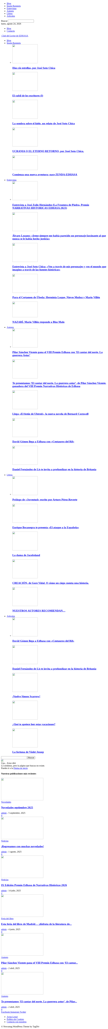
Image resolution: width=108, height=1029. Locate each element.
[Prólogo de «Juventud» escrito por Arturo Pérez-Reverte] (25, 494)
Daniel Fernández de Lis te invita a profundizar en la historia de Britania (54, 469)
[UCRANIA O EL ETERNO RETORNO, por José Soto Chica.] (25, 146)
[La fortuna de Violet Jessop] (25, 746)
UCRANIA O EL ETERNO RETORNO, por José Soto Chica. (48, 151)
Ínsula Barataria (14, 6)
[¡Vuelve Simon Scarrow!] (25, 691)
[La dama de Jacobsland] (25, 549)
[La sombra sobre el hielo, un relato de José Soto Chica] (25, 118)
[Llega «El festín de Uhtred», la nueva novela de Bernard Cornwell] (25, 408)
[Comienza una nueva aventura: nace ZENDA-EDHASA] (25, 169)
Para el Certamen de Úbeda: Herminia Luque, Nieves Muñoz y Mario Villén (56, 297)
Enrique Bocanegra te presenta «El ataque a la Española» (45, 527)
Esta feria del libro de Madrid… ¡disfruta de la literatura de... (36, 924)
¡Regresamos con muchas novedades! (22, 846)
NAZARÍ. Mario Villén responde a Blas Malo (38, 321)
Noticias (4, 841)
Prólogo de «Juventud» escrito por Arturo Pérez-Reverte (44, 499)
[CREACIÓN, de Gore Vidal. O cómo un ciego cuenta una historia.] (25, 577)
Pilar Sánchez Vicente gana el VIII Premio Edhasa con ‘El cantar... (39, 962)
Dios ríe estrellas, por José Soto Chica (33, 67)
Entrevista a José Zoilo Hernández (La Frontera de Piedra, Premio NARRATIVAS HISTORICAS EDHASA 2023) (50, 206)
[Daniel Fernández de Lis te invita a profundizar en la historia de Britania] (25, 464)
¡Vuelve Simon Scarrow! (26, 696)
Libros (10, 13)
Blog (9, 3)
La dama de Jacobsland (26, 555)
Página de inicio (21, 768)
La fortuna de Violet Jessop (28, 751)
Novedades (6, 802)
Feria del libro (7, 918)
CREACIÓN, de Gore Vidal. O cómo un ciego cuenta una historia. (50, 583)
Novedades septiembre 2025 (17, 807)
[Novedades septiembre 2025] (22, 799)
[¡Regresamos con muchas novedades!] (22, 838)
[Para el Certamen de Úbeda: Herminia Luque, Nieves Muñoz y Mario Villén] (25, 292)
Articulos (11, 16)
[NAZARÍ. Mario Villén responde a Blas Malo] (25, 316)
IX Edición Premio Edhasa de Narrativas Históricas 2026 (34, 885)
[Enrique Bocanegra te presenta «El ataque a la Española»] (25, 522)
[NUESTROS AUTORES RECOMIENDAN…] (25, 605)
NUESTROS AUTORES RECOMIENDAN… (38, 610)
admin (4, 813)
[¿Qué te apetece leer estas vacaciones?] (25, 719)
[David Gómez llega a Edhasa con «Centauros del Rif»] (25, 436)
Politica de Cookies (15, 1019)
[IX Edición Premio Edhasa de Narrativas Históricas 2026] (22, 877)
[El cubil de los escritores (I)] (25, 90)
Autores (10, 11)
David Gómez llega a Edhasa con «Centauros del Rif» (43, 441)
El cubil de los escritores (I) (27, 95)
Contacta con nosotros (16, 1022)
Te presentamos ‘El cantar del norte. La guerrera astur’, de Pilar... (39, 1001)
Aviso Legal (12, 1017)
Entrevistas (11, 8)
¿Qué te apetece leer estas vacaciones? (33, 724)
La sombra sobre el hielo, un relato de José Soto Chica (43, 123)
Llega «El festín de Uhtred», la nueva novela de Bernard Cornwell (50, 413)
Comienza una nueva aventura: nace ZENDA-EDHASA (44, 174)
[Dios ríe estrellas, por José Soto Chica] (25, 62)
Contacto (11, 31)
